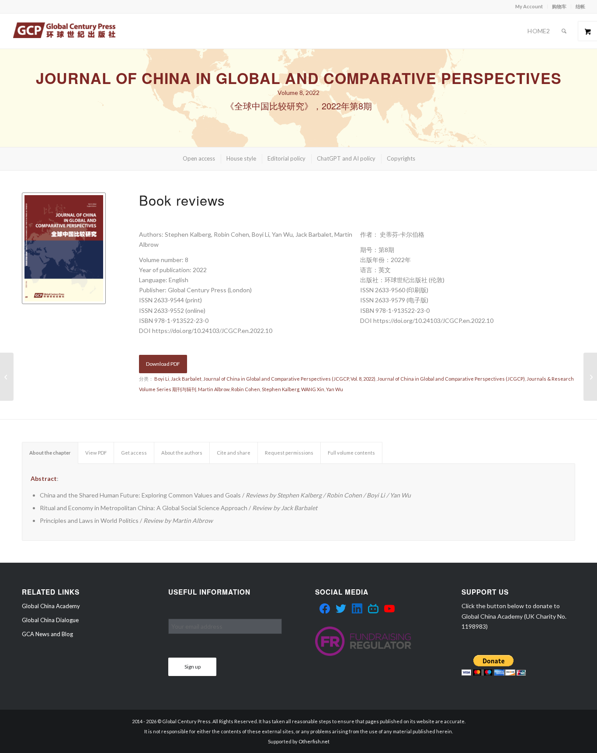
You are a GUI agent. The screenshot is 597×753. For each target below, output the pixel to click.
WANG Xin (312, 389)
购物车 (559, 6)
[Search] (564, 31)
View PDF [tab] (96, 452)
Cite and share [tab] (233, 452)
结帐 (580, 6)
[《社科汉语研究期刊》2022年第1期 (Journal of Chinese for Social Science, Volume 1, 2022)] (590, 377)
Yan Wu (334, 389)
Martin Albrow (213, 389)
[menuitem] (529, 6)
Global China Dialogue (50, 619)
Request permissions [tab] (289, 452)
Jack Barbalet (186, 379)
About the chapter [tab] (50, 452)
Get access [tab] (134, 452)
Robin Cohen (245, 389)
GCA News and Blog (47, 633)
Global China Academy (51, 605)
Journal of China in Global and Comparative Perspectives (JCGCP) (451, 379)
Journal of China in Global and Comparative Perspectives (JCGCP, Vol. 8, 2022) (289, 379)
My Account (529, 6)
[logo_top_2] (64, 31)
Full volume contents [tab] (351, 452)
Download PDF (163, 364)
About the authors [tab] (181, 452)
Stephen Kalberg (280, 389)
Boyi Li (161, 379)
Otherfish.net (314, 741)
